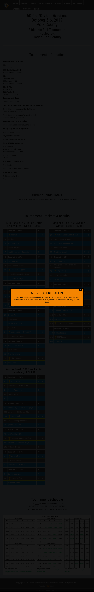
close (80, 290)
